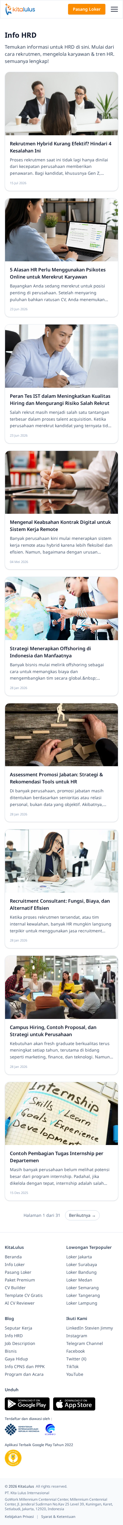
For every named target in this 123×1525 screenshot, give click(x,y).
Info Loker (15, 1264)
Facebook (75, 1351)
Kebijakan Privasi (20, 1516)
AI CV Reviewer (20, 1303)
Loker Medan (79, 1280)
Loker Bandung (81, 1272)
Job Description (20, 1343)
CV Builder (15, 1287)
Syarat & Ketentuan (58, 1516)
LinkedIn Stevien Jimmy (89, 1328)
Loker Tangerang (83, 1295)
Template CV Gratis (24, 1295)
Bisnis (11, 1351)
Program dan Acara (24, 1374)
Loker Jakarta (79, 1257)
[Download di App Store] (74, 1403)
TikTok (72, 1366)
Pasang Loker (87, 9)
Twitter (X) (76, 1359)
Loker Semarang (82, 1287)
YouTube (74, 1374)
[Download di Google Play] (27, 1403)
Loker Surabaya (81, 1264)
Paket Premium (20, 1280)
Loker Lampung (81, 1303)
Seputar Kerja (18, 1328)
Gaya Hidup (16, 1359)
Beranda (13, 1257)
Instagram (76, 1335)
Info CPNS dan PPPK (25, 1366)
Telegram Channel (84, 1343)
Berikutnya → (82, 1215)
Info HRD (14, 1335)
